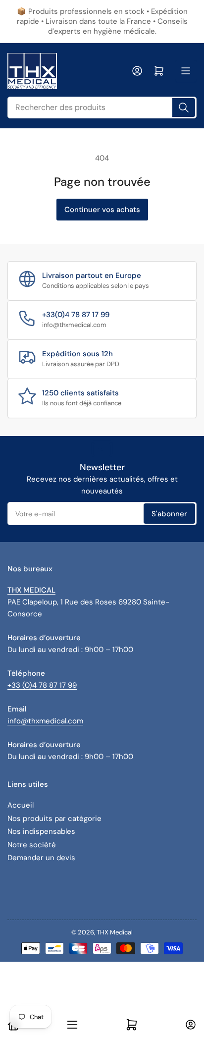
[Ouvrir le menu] (186, 71)
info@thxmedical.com (45, 721)
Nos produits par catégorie (54, 818)
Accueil (20, 805)
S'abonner (169, 514)
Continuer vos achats (102, 210)
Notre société (31, 845)
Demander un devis (41, 858)
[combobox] (102, 107)
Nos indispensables (41, 831)
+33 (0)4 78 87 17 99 (42, 685)
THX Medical (115, 932)
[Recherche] (184, 107)
